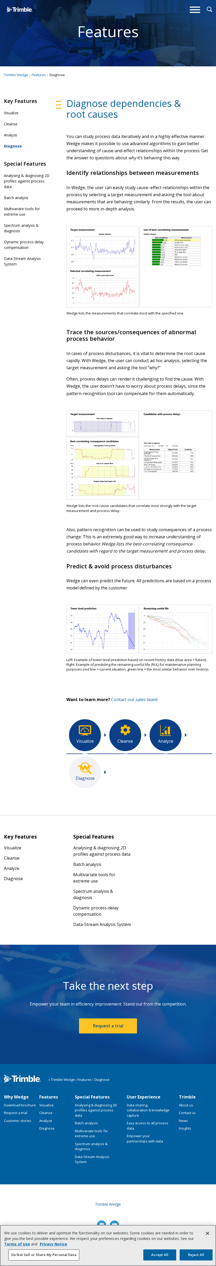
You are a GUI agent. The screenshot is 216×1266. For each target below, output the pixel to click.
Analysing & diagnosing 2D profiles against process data (27, 181)
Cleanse (10, 123)
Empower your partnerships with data (145, 1139)
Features (48, 1097)
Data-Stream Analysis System (22, 261)
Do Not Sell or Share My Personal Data (43, 1254)
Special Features (92, 1097)
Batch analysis (16, 197)
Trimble (187, 1097)
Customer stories (17, 1120)
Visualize (11, 112)
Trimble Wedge (14, 19)
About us (186, 1105)
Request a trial (108, 1026)
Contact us (187, 1112)
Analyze (10, 134)
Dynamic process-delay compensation (24, 244)
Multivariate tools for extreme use (22, 211)
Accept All (159, 1254)
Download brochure (20, 1105)
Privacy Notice (53, 1244)
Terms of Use (17, 1244)
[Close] (207, 1233)
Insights (185, 1128)
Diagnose (13, 146)
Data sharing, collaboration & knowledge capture (148, 1110)
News (183, 1120)
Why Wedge (16, 1097)
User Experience (143, 1097)
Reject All (196, 1254)
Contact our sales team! (134, 699)
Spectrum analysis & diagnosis (21, 228)
